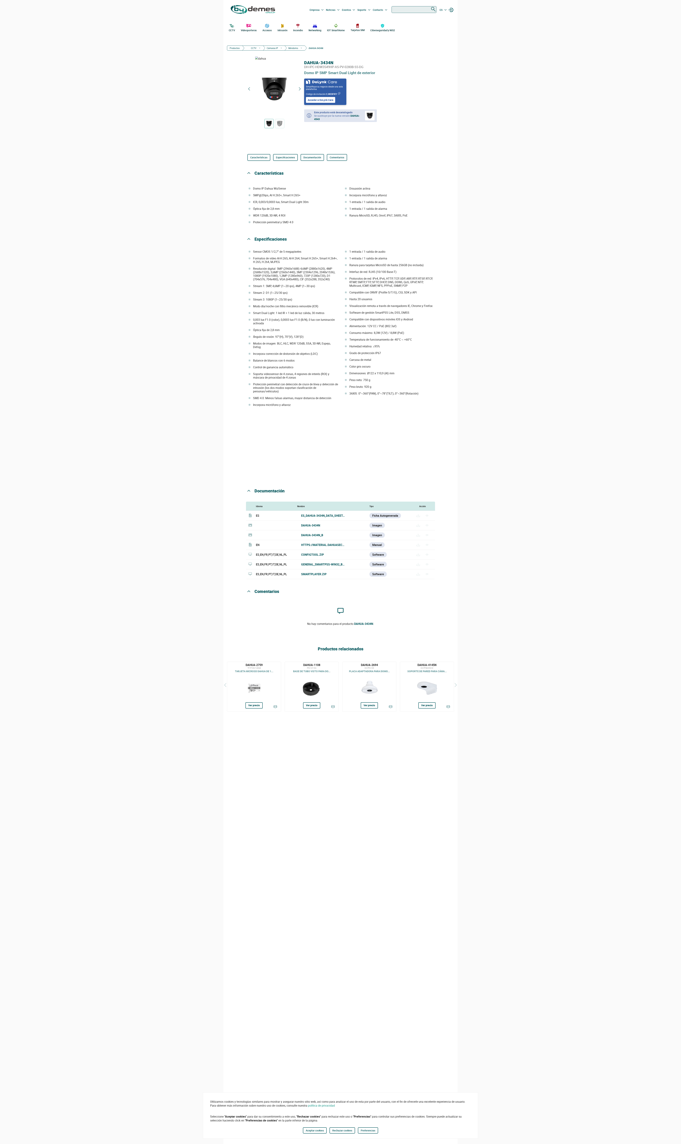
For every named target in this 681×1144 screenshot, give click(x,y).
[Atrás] (225, 685)
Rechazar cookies (342, 1130)
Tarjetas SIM (358, 30)
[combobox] (414, 9)
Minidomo (293, 48)
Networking (315, 30)
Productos (235, 48)
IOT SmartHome (336, 30)
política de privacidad (321, 1105)
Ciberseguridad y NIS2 (382, 30)
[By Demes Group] (253, 9)
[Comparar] (275, 707)
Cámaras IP (272, 48)
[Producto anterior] (249, 89)
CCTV (232, 30)
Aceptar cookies (315, 1130)
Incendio (298, 30)
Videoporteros (249, 30)
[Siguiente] (456, 685)
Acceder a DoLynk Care (320, 100)
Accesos (267, 30)
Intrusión (282, 30)
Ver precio (254, 705)
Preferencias (368, 1130)
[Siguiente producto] (300, 89)
